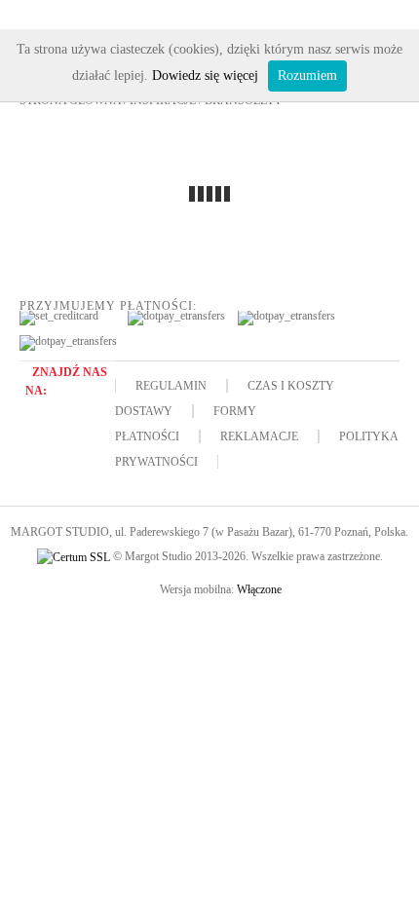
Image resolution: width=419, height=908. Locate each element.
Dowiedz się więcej (205, 75)
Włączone (259, 589)
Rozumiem (307, 75)
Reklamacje (259, 436)
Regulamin (171, 386)
